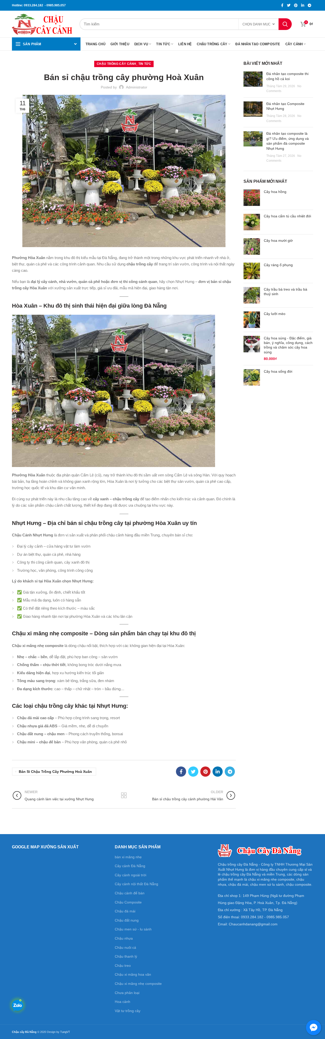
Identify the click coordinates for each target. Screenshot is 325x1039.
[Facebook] (282, 5)
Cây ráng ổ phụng (278, 265)
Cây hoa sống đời (278, 371)
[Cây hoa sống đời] (251, 377)
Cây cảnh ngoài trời (130, 875)
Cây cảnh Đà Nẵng (130, 866)
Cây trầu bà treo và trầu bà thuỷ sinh (285, 291)
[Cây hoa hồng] (251, 197)
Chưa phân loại (127, 993)
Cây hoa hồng (275, 192)
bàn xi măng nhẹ (128, 857)
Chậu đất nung (127, 920)
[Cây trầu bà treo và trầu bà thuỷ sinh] (251, 295)
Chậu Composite (128, 902)
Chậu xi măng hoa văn (133, 974)
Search (285, 24)
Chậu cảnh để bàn (129, 893)
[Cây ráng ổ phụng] (251, 271)
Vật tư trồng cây (127, 1011)
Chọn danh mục (256, 24)
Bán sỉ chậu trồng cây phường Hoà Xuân (55, 772)
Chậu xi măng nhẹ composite (138, 984)
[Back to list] (124, 795)
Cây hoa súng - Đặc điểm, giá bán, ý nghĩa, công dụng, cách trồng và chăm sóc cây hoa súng (288, 345)
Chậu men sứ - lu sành (133, 929)
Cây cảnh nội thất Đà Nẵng (136, 884)
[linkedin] (302, 5)
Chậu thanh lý (126, 956)
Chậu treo (123, 965)
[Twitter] (288, 5)
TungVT (65, 1031)
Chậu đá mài (125, 911)
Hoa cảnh (122, 1002)
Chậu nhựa (124, 938)
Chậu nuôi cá (125, 947)
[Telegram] (309, 5)
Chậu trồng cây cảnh (116, 64)
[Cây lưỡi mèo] (251, 319)
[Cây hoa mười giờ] (251, 246)
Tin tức (144, 64)
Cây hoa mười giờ (278, 240)
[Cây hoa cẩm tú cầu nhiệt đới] (251, 222)
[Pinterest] (295, 5)
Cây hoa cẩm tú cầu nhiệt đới (287, 216)
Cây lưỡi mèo (274, 314)
